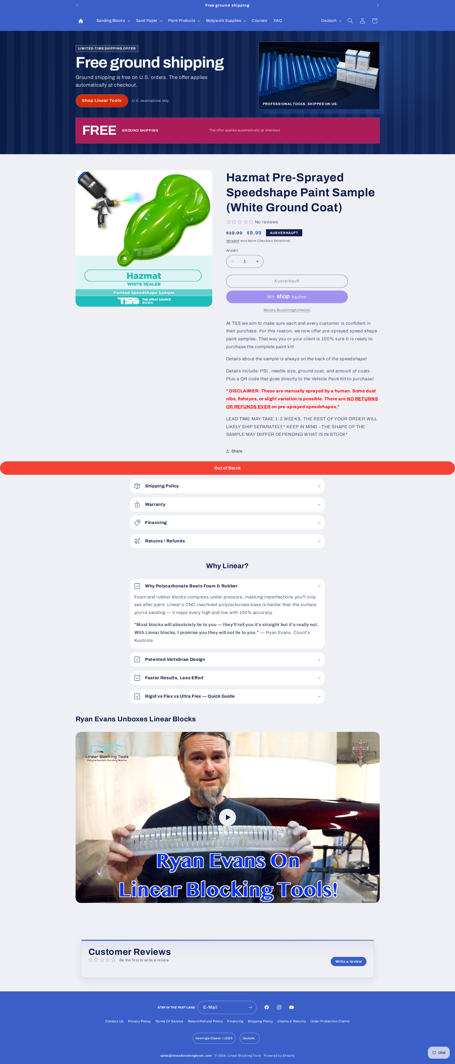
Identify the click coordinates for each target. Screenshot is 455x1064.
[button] (112, 21)
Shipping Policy (260, 1021)
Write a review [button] (348, 961)
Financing (235, 1021)
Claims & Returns (292, 1021)
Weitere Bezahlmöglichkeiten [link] (287, 310)
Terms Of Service (169, 1021)
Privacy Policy (139, 1021)
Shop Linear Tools (102, 100)
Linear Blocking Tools (244, 1055)
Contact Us (114, 1021)
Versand (232, 241)
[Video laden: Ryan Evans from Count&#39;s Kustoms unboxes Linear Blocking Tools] (228, 817)
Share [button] (237, 451)
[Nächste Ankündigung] (378, 5)
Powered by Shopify (279, 1055)
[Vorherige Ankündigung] (77, 5)
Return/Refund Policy (205, 1021)
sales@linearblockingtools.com (186, 1055)
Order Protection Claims (330, 1021)
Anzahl (232, 250)
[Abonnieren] (250, 1007)
